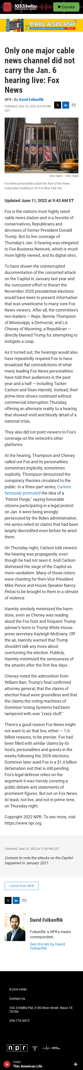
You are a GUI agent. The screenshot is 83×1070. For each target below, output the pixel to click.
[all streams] (77, 1064)
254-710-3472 (19, 1020)
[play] (7, 1064)
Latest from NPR (21, 886)
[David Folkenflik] (15, 927)
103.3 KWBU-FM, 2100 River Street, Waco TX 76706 (41, 1009)
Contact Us (17, 998)
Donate (68, 7)
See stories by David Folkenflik (47, 946)
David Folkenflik (31, 99)
